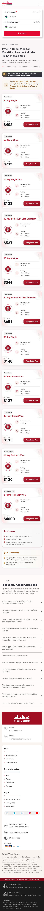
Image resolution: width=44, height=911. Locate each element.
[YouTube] (37, 813)
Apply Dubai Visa (32, 124)
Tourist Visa (11, 67)
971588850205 (14, 838)
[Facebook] (7, 813)
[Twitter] (14, 813)
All (3, 67)
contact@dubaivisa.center (18, 832)
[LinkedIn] (22, 813)
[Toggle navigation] (40, 3)
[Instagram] (29, 813)
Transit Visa (23, 67)
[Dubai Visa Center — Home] (7, 3)
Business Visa (36, 67)
